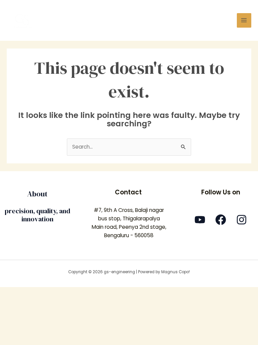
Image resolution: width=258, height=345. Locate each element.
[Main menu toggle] (244, 20)
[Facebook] (220, 219)
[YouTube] (200, 219)
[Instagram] (241, 219)
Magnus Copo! (175, 272)
